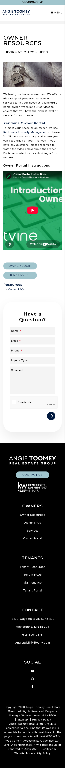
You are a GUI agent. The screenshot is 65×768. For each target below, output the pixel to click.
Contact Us (32, 475)
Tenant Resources (32, 567)
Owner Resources (32, 514)
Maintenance (32, 582)
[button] (32, 671)
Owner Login (20, 266)
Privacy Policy (41, 719)
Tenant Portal (32, 590)
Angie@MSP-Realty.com (32, 642)
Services (32, 530)
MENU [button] (58, 12)
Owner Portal (32, 538)
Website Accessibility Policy (32, 753)
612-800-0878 (32, 2)
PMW (52, 715)
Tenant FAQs (33, 574)
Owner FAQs (16, 289)
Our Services (20, 275)
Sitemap (22, 719)
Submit (51, 416)
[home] (16, 12)
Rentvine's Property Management (25, 132)
